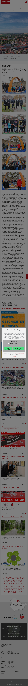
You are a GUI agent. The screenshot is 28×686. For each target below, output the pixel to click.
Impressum (14, 356)
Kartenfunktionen (13, 343)
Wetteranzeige (13, 345)
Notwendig (13, 341)
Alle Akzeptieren (7, 349)
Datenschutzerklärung (19, 353)
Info (17, 341)
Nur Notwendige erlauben (18, 349)
